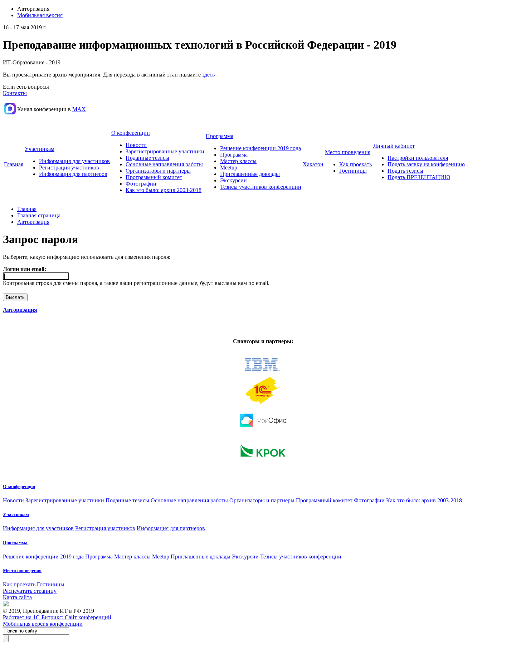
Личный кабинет (394, 146)
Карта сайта (17, 597)
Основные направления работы (164, 164)
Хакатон (313, 164)
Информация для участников (74, 161)
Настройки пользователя (418, 158)
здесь (208, 75)
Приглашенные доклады (250, 174)
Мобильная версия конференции (43, 624)
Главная (13, 164)
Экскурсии (233, 180)
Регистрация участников (69, 167)
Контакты (15, 93)
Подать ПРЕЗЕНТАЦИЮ (419, 177)
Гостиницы (353, 171)
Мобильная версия (40, 15)
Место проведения (347, 152)
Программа (219, 136)
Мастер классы (238, 161)
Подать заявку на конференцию (426, 164)
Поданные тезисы (147, 158)
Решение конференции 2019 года (260, 148)
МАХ (79, 109)
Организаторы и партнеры (158, 171)
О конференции (130, 133)
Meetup (228, 167)
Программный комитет (154, 177)
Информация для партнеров (73, 174)
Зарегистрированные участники (165, 151)
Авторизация (33, 222)
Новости (136, 145)
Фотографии (141, 184)
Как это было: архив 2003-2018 (163, 190)
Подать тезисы (405, 171)
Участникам (39, 149)
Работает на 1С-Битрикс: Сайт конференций (57, 617)
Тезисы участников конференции (260, 187)
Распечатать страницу (30, 591)
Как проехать (355, 164)
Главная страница (38, 215)
